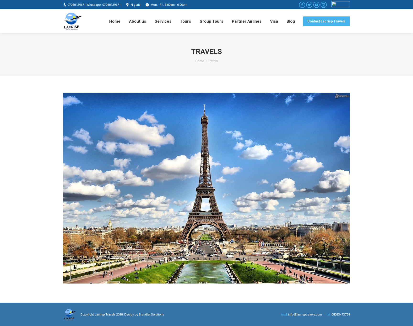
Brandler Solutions (151, 314)
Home (200, 61)
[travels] (206, 188)
